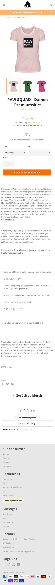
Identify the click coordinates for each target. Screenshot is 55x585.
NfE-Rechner (8, 543)
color (5, 147)
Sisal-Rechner (8, 547)
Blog (4, 518)
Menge (5, 158)
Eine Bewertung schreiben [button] (29, 417)
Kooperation (8, 522)
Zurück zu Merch (29, 395)
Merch (14, 18)
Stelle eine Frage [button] (29, 424)
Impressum (7, 479)
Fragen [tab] (26, 429)
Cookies (6, 483)
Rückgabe (7, 466)
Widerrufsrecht (9, 495)
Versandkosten (34, 122)
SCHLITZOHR (19, 572)
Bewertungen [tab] (9, 429)
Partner (6, 526)
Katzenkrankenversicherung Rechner (18, 551)
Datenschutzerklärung (12, 487)
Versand (6, 462)
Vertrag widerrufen (13, 500)
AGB (4, 491)
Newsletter (7, 514)
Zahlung (6, 458)
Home (7, 18)
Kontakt (6, 454)
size (29, 147)
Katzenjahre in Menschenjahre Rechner (19, 539)
